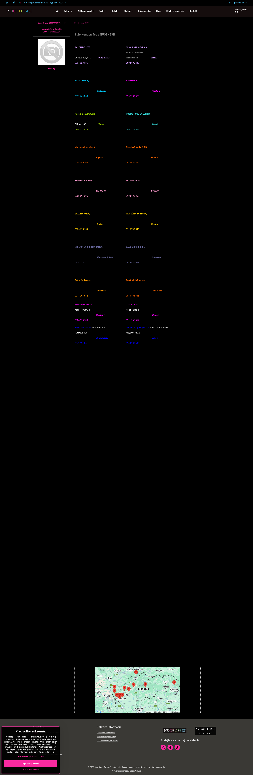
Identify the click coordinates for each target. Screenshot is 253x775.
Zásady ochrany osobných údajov (136, 767)
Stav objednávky (158, 767)
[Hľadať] (223, 11)
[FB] (14, 3)
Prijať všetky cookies (30, 764)
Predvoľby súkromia (112, 767)
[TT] (20, 3)
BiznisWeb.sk (135, 771)
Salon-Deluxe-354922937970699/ (51, 23)
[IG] (8, 3)
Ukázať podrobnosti (30, 770)
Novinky (51, 68)
